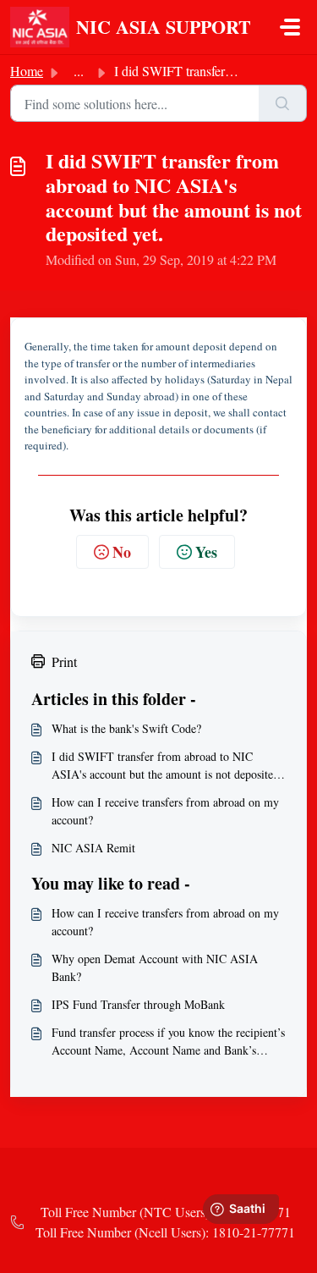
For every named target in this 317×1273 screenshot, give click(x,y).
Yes (206, 552)
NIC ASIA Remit (93, 848)
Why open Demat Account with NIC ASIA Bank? (155, 967)
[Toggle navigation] (290, 27)
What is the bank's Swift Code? (126, 728)
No (121, 552)
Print (64, 661)
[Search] (283, 103)
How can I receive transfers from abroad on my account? (165, 811)
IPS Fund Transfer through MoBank (138, 1004)
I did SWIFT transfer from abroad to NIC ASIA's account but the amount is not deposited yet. (165, 765)
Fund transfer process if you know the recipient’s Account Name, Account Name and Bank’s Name (168, 1041)
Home (26, 71)
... (79, 71)
